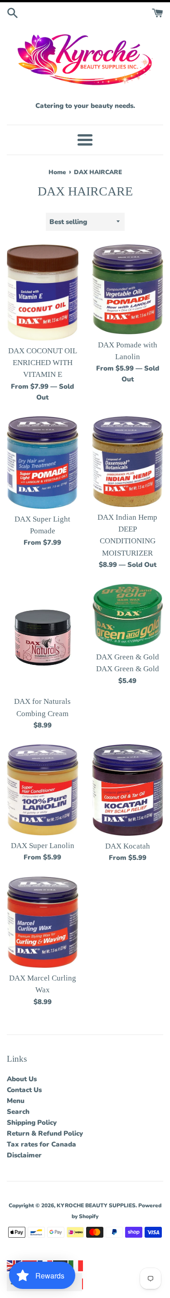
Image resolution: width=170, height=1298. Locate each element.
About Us (22, 1078)
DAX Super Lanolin (42, 845)
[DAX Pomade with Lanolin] (128, 289)
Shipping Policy (32, 1122)
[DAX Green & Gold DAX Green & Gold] (128, 615)
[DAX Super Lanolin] (42, 789)
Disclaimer (24, 1155)
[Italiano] (76, 1265)
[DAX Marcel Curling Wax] (42, 922)
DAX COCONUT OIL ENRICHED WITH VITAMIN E (42, 362)
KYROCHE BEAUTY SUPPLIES (96, 1205)
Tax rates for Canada (41, 1144)
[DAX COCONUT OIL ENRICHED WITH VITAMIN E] (42, 292)
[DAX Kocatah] (128, 790)
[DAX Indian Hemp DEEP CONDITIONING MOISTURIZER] (128, 461)
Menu (15, 1100)
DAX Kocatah (127, 846)
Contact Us (24, 1089)
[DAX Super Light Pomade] (42, 462)
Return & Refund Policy (45, 1133)
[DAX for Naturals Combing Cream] (42, 637)
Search (18, 1111)
